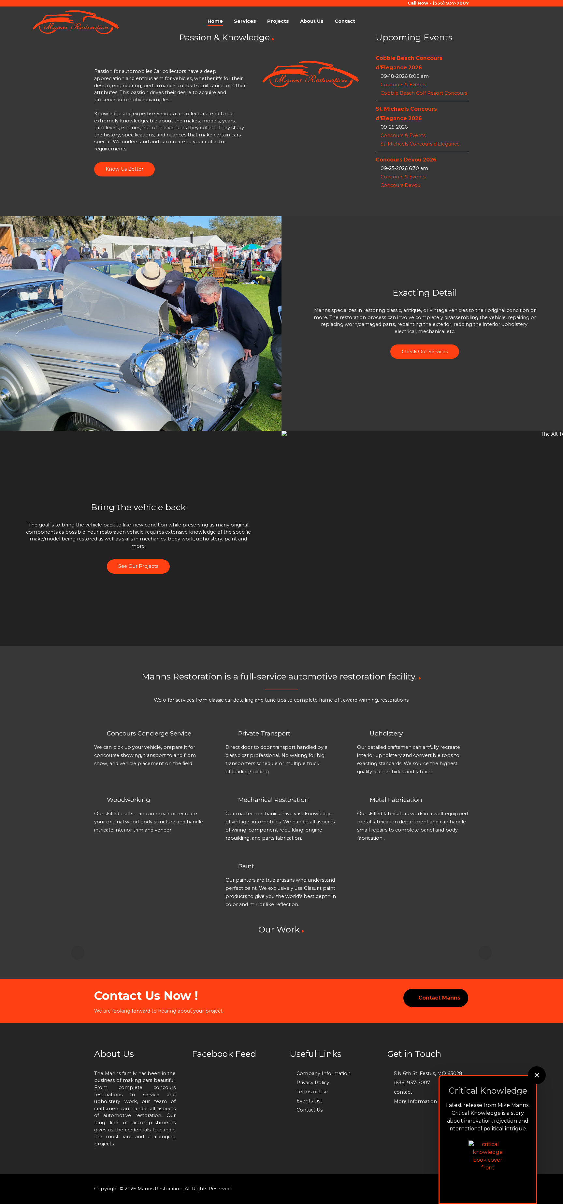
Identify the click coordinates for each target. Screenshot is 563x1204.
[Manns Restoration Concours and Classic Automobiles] (76, 22)
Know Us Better (124, 169)
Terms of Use (312, 1092)
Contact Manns (439, 998)
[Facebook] (482, 21)
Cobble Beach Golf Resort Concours (424, 93)
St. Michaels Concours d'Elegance (420, 144)
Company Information (323, 1073)
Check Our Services (425, 352)
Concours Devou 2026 (406, 160)
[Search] (494, 21)
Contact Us (309, 1110)
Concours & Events (403, 85)
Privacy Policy (312, 1082)
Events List (309, 1101)
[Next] (485, 952)
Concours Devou (400, 185)
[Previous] (77, 952)
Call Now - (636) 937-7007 (438, 3)
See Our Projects (138, 566)
